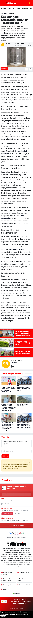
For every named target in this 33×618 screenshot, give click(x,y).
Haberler (4, 13)
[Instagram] (16, 533)
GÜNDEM (11, 13)
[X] (13, 533)
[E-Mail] (12, 366)
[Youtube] (19, 533)
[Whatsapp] (22, 533)
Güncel (3, 8)
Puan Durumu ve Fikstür (23, 579)
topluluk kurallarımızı (17, 462)
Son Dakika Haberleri (25, 585)
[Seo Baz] (5, 364)
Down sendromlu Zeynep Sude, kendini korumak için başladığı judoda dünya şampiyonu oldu (8, 388)
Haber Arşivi (6, 589)
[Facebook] (10, 533)
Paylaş (5, 68)
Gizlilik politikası (21, 537)
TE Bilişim (20, 608)
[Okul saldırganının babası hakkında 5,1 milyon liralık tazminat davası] (24, 380)
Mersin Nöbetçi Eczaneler (6, 573)
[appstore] (16, 594)
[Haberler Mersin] (10, 3)
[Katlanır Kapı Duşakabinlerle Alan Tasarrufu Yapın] (16, 57)
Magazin (25, 8)
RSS (5, 601)
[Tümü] (31, 480)
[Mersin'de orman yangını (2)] (24, 399)
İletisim (14, 537)
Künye (9, 537)
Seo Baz (14, 362)
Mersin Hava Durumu (26, 572)
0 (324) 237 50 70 (8, 513)
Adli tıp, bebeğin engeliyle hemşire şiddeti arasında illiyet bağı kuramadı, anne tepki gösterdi (8, 407)
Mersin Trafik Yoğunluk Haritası (6, 579)
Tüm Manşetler (7, 585)
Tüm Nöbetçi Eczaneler (17, 525)
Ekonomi (11, 8)
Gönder (5, 456)
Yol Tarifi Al (6, 503)
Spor (18, 8)
